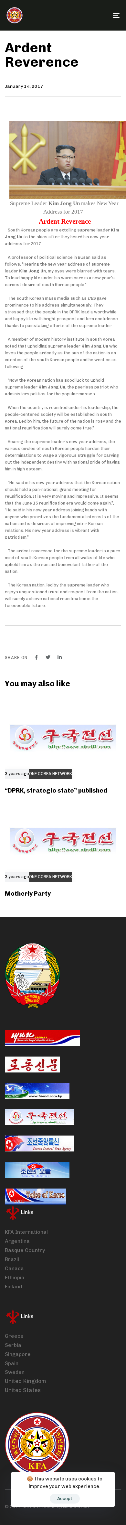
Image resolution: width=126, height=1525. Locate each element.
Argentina (17, 1241)
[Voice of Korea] (35, 1196)
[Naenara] (42, 1038)
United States (23, 1390)
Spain (11, 1363)
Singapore (18, 1354)
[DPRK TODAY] (37, 1170)
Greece (14, 1336)
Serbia (13, 1345)
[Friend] (37, 1091)
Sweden (15, 1372)
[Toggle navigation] (101, 15)
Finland (13, 1286)
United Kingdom (25, 1381)
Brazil (12, 1259)
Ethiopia (15, 1277)
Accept (64, 1498)
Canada (14, 1268)
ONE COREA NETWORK (50, 773)
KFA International (26, 1232)
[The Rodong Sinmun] (32, 1064)
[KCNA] (39, 1143)
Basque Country (25, 1250)
